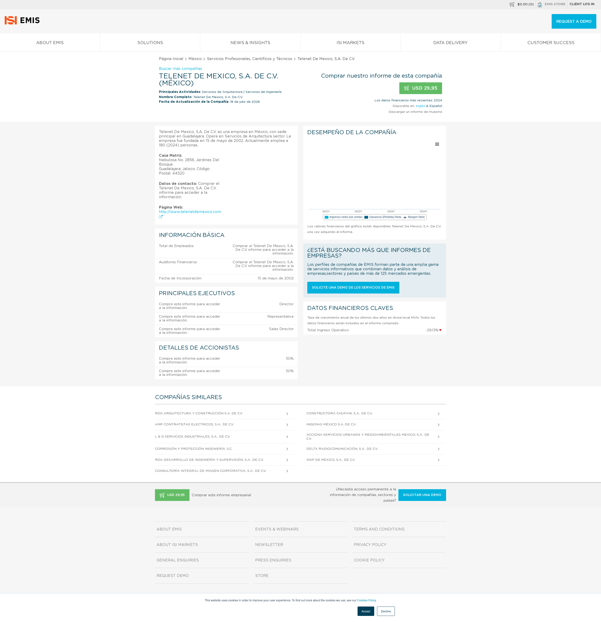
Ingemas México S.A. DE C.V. (331, 424)
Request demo (173, 576)
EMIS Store (555, 4)
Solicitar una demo (422, 495)
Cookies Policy (366, 600)
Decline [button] (386, 611)
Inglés (420, 106)
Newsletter (269, 545)
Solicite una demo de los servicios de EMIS (353, 287)
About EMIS (50, 43)
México (195, 59)
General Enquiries (178, 560)
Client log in (582, 4)
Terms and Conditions (379, 529)
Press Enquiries (273, 560)
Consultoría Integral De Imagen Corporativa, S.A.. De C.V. (210, 471)
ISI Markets (350, 43)
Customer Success (550, 43)
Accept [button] (366, 611)
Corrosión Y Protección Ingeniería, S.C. (193, 448)
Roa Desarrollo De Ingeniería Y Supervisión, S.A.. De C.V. (209, 460)
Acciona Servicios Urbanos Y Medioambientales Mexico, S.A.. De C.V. (367, 436)
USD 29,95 (424, 88)
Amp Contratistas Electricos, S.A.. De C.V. (194, 424)
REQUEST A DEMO (574, 21)
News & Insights (250, 43)
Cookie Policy (369, 560)
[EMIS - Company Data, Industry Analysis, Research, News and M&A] (23, 23)
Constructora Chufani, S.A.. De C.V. (339, 413)
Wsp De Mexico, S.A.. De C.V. (330, 460)
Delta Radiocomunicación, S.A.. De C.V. (342, 448)
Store (262, 576)
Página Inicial (171, 59)
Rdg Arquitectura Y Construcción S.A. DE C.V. (199, 413)
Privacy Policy (370, 545)
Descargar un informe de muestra (415, 112)
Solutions (150, 43)
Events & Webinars (277, 529)
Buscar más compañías (180, 69)
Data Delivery (450, 43)
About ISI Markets (177, 545)
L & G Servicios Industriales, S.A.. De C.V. (192, 436)
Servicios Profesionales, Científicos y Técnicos (249, 59)
